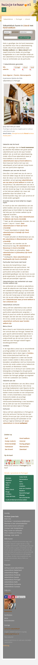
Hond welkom (25, 438)
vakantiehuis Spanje (11, 577)
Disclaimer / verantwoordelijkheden (17, 521)
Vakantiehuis (8, 19)
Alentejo (8, 478)
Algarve (8, 483)
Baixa (7, 485)
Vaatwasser (9, 447)
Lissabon (22, 486)
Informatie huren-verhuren (14, 526)
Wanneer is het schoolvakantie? (15, 523)
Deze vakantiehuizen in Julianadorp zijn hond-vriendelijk (17, 252)
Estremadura (23, 479)
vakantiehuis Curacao (12, 587)
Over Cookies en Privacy (13, 533)
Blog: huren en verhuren (13, 530)
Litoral (27, 19)
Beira (7, 487)
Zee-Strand (9, 449)
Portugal (19, 19)
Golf (6, 438)
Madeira (22, 491)
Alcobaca (9, 480)
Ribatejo (22, 495)
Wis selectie (5, 68)
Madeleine (8, 611)
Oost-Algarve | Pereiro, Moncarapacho (17, 75)
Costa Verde (23, 477)
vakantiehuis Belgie (11, 573)
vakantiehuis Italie (11, 582)
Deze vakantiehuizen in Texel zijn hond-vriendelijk (15, 225)
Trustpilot (8, 593)
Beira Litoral (10, 489)
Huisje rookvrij (10, 441)
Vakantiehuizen (4, 9)
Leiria (21, 484)
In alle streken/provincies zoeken (16, 500)
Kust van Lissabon (25, 488)
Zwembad (23, 449)
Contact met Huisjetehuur (13, 528)
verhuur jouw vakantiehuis (14, 568)
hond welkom (9, 27)
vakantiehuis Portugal (12, 580)
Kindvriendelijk (10, 444)
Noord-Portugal (24, 493)
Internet (22, 441)
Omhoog (6, 646)
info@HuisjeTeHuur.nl (11, 634)
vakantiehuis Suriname (12, 584)
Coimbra (30, 353)
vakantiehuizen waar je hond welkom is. (17, 161)
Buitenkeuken (9, 621)
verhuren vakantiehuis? (12, 629)
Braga (8, 492)
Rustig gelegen (25, 444)
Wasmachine (24, 447)
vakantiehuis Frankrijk (12, 575)
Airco (6, 618)
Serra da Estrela (24, 497)
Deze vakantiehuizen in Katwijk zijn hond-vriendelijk (16, 232)
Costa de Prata (10, 496)
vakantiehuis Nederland (13, 570)
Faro (20, 481)
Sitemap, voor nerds (11, 535)
